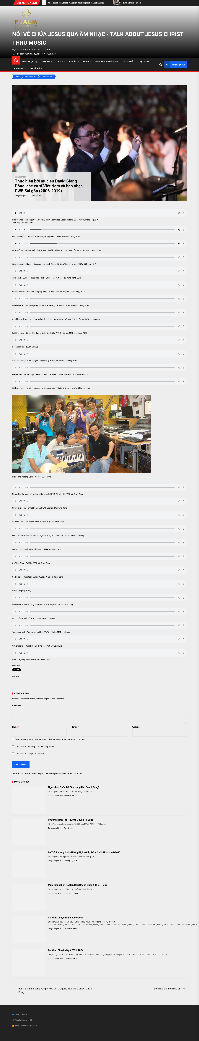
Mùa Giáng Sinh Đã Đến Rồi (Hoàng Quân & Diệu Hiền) (77, 885)
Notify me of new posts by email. (30, 753)
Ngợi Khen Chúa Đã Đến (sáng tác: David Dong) (73, 787)
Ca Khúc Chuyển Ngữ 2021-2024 (65, 950)
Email (75, 727)
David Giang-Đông (29, 61)
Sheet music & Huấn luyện (106, 61)
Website (136, 727)
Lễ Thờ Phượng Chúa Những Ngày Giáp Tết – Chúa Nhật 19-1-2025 (84, 852)
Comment (17, 705)
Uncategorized (20, 177)
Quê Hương (19, 68)
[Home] (16, 60)
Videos (86, 61)
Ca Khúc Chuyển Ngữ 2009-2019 (65, 917)
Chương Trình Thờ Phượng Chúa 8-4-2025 (70, 819)
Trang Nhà (45, 61)
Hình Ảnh (73, 61)
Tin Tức (59, 61)
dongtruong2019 (21, 196)
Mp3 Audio (144, 61)
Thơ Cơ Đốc (128, 61)
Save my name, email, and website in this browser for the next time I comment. (50, 739)
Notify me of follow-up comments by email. (34, 746)
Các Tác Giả (35, 68)
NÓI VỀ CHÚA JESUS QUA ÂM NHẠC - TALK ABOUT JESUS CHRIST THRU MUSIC (97, 38)
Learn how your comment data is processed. (63, 773)
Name (15, 727)
